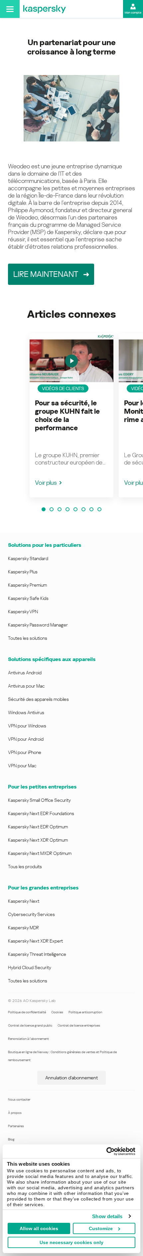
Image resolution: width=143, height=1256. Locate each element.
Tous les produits (25, 866)
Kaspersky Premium (27, 585)
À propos (15, 1113)
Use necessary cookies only (71, 1242)
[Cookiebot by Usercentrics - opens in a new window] (106, 1151)
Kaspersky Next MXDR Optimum (40, 853)
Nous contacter (19, 1099)
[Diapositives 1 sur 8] (44, 509)
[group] (71, 415)
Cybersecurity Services (31, 914)
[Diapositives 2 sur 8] (52, 509)
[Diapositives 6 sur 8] (83, 509)
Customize (101, 1228)
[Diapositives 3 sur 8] (60, 509)
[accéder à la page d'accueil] (44, 9)
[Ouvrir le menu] (10, 9)
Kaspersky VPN (23, 611)
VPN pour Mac (22, 765)
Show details (107, 1216)
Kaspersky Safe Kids (28, 598)
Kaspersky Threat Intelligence (37, 954)
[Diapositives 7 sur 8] (91, 509)
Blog (11, 1139)
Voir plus (46, 482)
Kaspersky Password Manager (38, 625)
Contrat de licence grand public (30, 1025)
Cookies (57, 1012)
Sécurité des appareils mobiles (38, 699)
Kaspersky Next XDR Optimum (38, 840)
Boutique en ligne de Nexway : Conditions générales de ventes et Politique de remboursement (62, 1056)
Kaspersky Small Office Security (39, 800)
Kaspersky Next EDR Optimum (38, 826)
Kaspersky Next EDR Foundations (41, 813)
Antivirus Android (25, 672)
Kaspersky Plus (23, 571)
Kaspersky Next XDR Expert (35, 941)
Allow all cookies (39, 1228)
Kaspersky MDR (23, 927)
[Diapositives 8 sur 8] (99, 509)
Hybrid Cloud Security (29, 967)
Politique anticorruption (85, 1012)
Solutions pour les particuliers (44, 545)
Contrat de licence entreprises (79, 1025)
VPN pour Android (26, 739)
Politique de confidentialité (27, 1012)
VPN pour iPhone (24, 752)
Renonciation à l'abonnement (28, 1039)
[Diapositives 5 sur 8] (75, 509)
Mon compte (133, 12)
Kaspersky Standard (28, 558)
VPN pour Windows (27, 725)
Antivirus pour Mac (26, 686)
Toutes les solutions (27, 638)
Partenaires (16, 1126)
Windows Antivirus (26, 712)
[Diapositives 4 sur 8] (68, 509)
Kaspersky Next (23, 901)
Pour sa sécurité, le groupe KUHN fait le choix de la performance (67, 415)
